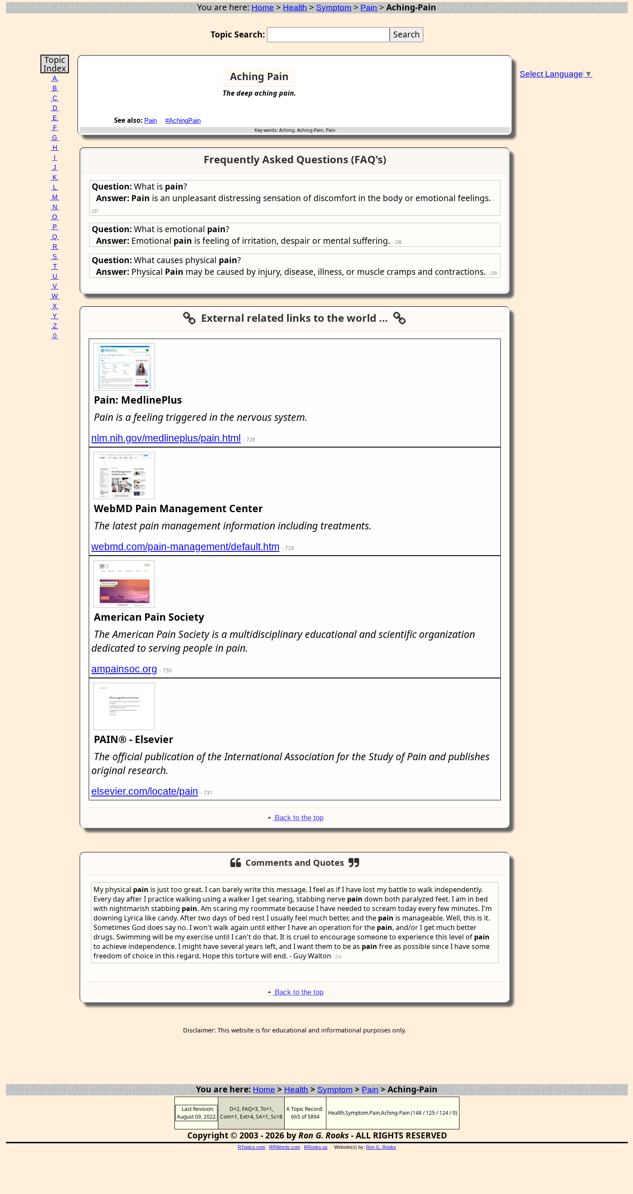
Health (295, 7)
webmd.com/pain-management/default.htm (185, 546)
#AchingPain (183, 120)
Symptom (333, 7)
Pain (368, 7)
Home (262, 7)
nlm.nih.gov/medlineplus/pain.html (166, 438)
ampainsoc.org (124, 669)
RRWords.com (284, 1147)
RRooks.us (316, 1147)
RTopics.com (251, 1147)
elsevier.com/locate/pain (144, 791)
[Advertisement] (477, 80)
